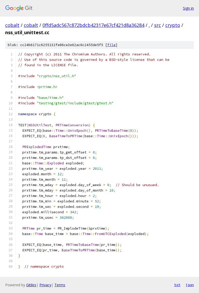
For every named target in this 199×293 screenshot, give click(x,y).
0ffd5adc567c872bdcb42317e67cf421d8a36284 (93, 25)
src (157, 25)
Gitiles (31, 284)
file (111, 45)
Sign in (188, 8)
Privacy (45, 284)
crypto (172, 25)
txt (177, 284)
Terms (59, 284)
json (190, 284)
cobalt (12, 25)
